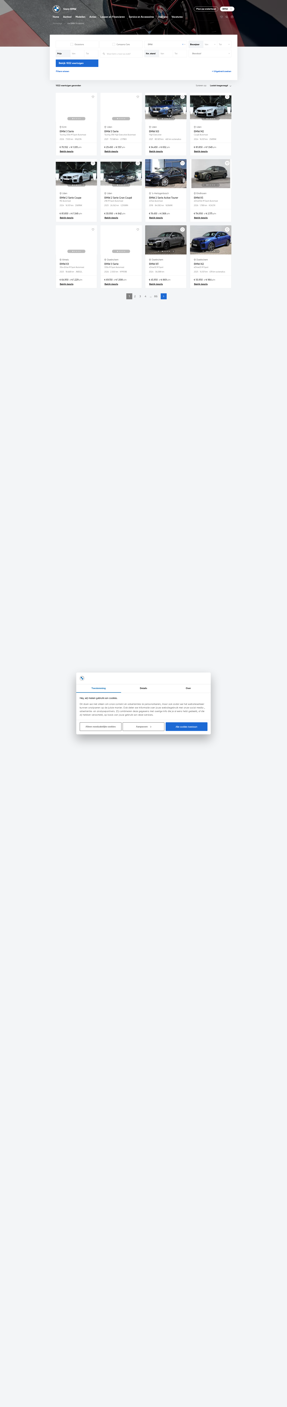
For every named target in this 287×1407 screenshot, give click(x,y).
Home (56, 16)
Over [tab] (188, 688)
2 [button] (135, 296)
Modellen (80, 16)
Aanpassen (142, 726)
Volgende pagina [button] (164, 296)
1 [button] (129, 296)
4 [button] (145, 296)
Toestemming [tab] (98, 688)
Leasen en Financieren (112, 16)
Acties (92, 16)
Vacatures (177, 16)
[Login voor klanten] (232, 17)
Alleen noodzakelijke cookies (101, 726)
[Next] (84, 118)
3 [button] (140, 296)
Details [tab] (143, 688)
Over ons (163, 16)
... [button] (151, 296)
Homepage (57, 23)
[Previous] (69, 118)
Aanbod (67, 16)
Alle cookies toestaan (186, 726)
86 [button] (156, 296)
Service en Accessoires (141, 16)
